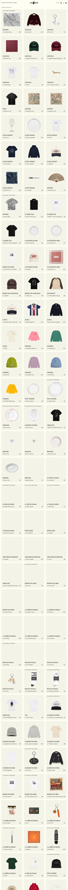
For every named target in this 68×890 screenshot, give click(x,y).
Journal (15, 2)
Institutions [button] (10, 2)
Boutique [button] (3, 2)
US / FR (58, 2)
